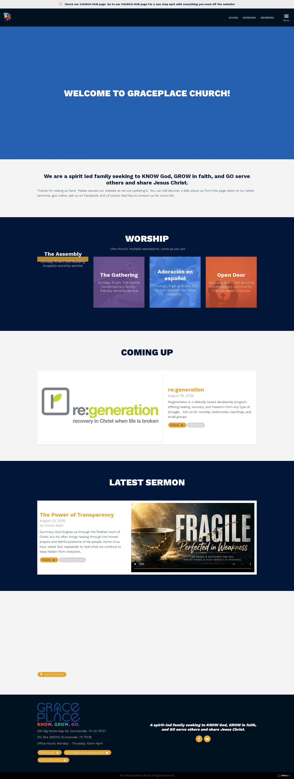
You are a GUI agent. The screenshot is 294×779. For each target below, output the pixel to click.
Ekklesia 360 (284, 775)
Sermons (249, 17)
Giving (233, 17)
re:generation (186, 389)
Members (267, 17)
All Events (196, 425)
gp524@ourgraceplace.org (85, 752)
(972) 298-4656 (51, 760)
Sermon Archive (72, 559)
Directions (47, 752)
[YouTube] (207, 738)
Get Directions (53, 674)
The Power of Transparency (77, 514)
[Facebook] (199, 738)
